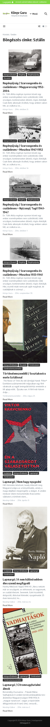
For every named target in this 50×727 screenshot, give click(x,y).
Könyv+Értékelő (10, 365)
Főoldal (6, 34)
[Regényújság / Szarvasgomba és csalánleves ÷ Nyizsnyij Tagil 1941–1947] (25, 186)
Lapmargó (34, 473)
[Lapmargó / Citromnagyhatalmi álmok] (25, 641)
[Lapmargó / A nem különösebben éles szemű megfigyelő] (25, 538)
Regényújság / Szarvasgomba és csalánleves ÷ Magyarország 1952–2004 (23, 86)
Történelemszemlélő (13, 368)
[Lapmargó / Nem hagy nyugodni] (25, 436)
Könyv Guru (19, 13)
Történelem (34, 365)
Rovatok (7, 78)
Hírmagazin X (25, 723)
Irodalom (7, 473)
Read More (8, 113)
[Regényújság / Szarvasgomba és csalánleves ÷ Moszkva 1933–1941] (25, 248)
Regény (22, 74)
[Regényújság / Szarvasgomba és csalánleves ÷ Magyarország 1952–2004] (25, 60)
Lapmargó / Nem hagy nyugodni (22, 481)
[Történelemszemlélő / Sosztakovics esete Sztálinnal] (25, 331)
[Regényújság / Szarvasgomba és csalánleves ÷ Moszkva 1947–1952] (25, 127)
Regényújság (33, 74)
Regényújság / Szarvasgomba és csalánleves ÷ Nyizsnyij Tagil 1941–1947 (24, 208)
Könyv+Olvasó (10, 74)
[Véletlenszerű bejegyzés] (39, 26)
